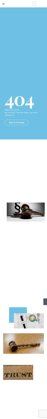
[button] (34, 3)
